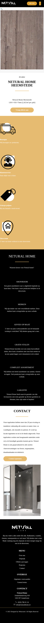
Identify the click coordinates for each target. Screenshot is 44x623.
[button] (2, 9)
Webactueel (22, 611)
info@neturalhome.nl (22, 605)
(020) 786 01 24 (23, 602)
